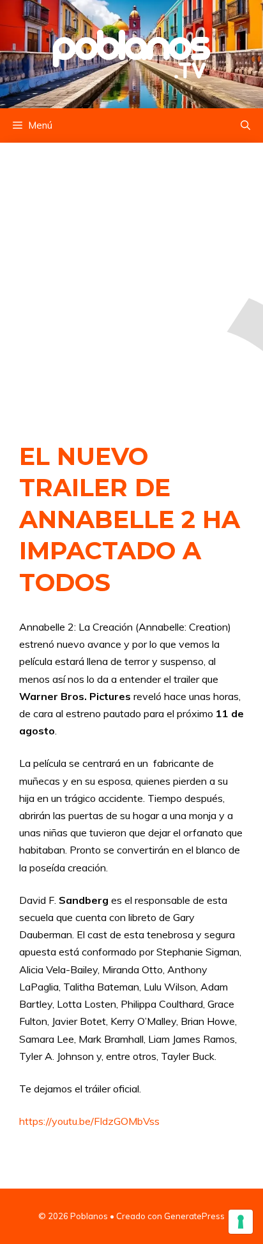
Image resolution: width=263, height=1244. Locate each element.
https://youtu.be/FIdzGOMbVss (89, 1121)
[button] (245, 125)
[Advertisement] (131, 279)
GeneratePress (194, 1216)
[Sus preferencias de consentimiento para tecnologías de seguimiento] (241, 1222)
